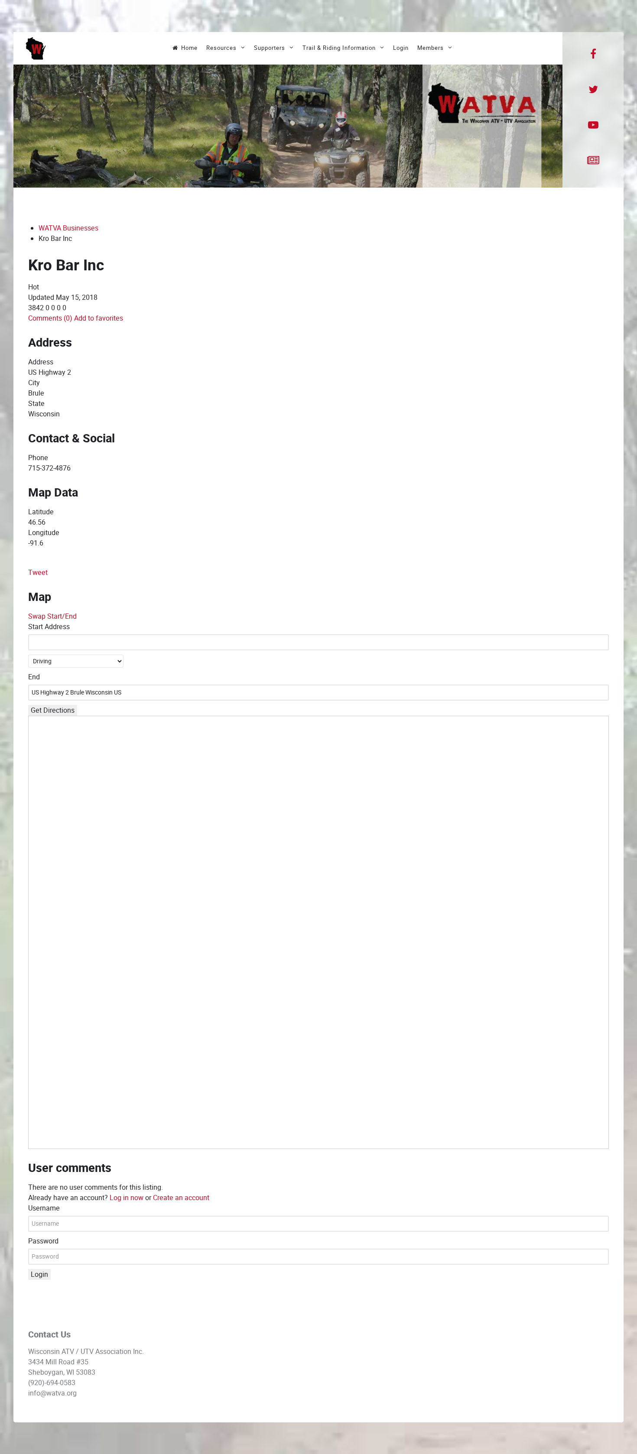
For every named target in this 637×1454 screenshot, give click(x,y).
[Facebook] (593, 54)
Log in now (126, 1198)
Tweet (38, 573)
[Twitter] (593, 89)
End (34, 677)
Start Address (49, 627)
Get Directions (53, 710)
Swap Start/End (52, 616)
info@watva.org (52, 1393)
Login (39, 1274)
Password (43, 1241)
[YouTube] (593, 125)
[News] (593, 160)
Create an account (181, 1198)
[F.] (36, 48)
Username (44, 1208)
